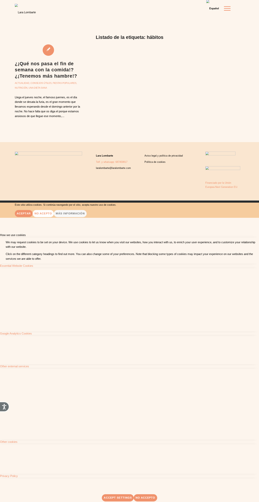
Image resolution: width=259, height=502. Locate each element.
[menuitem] (226, 8)
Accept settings (118, 497)
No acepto (43, 213)
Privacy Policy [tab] (9, 476)
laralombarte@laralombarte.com (113, 168)
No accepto (145, 497)
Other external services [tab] (14, 366)
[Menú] (226, 8)
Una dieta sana (38, 88)
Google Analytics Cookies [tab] (16, 333)
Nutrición (21, 88)
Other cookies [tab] (8, 441)
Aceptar (24, 213)
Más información (70, 213)
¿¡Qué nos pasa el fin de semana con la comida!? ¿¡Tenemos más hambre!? (46, 70)
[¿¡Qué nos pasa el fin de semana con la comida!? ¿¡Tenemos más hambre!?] (48, 50)
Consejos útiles (41, 83)
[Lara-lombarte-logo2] (25, 9)
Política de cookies (155, 162)
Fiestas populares (64, 83)
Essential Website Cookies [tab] (16, 265)
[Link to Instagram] (241, 8)
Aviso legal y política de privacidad (163, 155)
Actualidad (22, 83)
